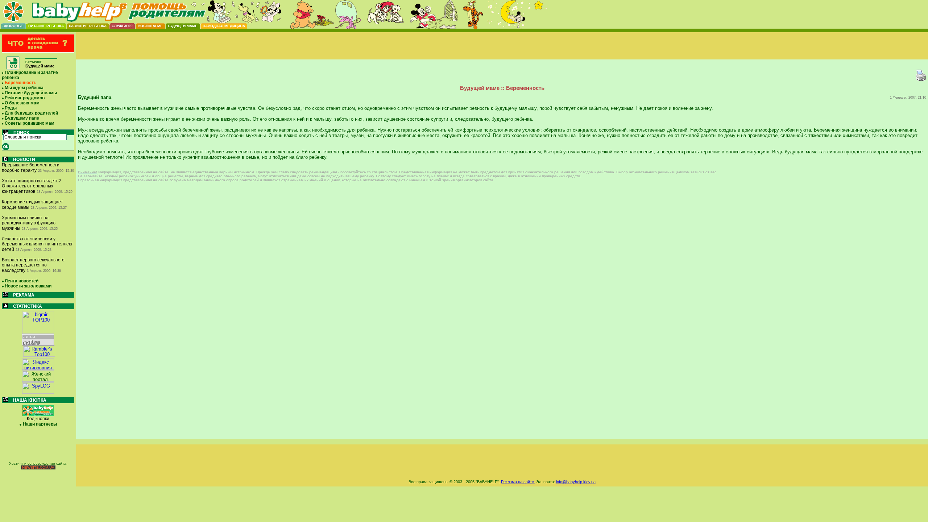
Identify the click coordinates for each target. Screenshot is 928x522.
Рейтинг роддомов (25, 97)
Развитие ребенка (88, 26)
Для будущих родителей (31, 113)
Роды (11, 108)
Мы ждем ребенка (24, 87)
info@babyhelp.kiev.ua (576, 482)
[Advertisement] (502, 52)
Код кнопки (38, 418)
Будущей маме (183, 26)
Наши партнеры (40, 424)
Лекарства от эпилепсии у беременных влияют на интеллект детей (37, 244)
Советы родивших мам (29, 123)
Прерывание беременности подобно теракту (30, 167)
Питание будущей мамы (31, 92)
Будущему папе (22, 118)
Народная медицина (224, 26)
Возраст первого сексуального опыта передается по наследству (33, 265)
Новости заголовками (28, 286)
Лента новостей (21, 280)
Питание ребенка (46, 26)
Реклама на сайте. (518, 482)
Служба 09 (122, 26)
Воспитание (150, 26)
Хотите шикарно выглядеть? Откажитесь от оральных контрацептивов (31, 186)
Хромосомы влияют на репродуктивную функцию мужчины (28, 223)
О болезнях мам (22, 102)
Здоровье (13, 26)
